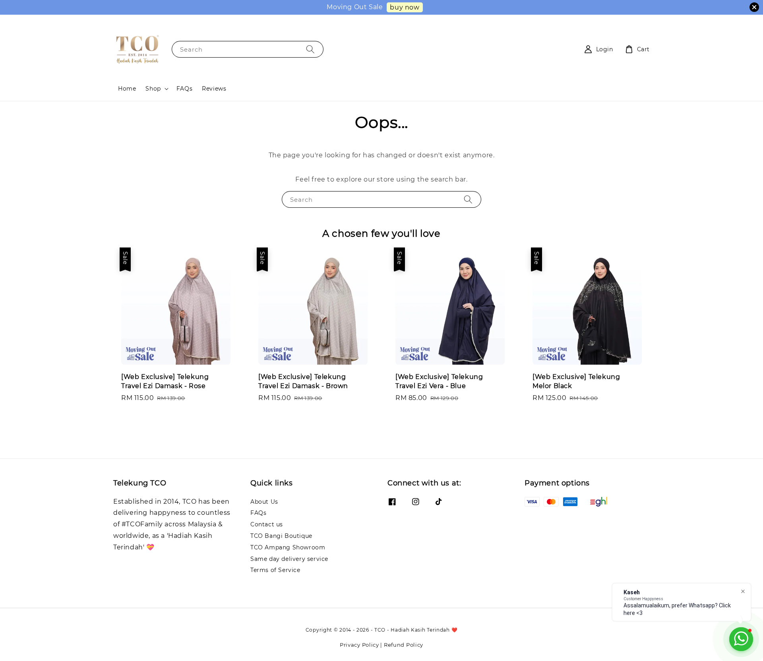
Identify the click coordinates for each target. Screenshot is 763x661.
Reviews (214, 88)
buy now (404, 7)
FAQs (184, 88)
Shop (153, 88)
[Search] (310, 49)
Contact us (266, 524)
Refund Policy (403, 645)
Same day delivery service (289, 558)
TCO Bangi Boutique (281, 535)
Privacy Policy (359, 645)
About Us (264, 501)
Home (127, 88)
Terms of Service (275, 570)
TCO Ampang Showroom (287, 547)
